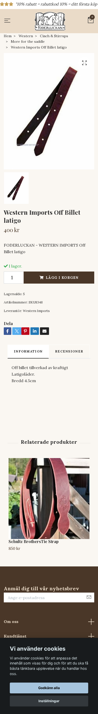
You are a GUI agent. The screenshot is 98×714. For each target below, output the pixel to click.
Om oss (11, 621)
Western (26, 36)
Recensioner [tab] (69, 351)
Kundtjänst (15, 636)
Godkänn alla (49, 688)
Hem (8, 36)
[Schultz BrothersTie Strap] (49, 498)
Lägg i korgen (62, 277)
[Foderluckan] (50, 21)
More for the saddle (28, 41)
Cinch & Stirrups (54, 36)
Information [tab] (28, 351)
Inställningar (49, 701)
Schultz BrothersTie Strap (34, 541)
